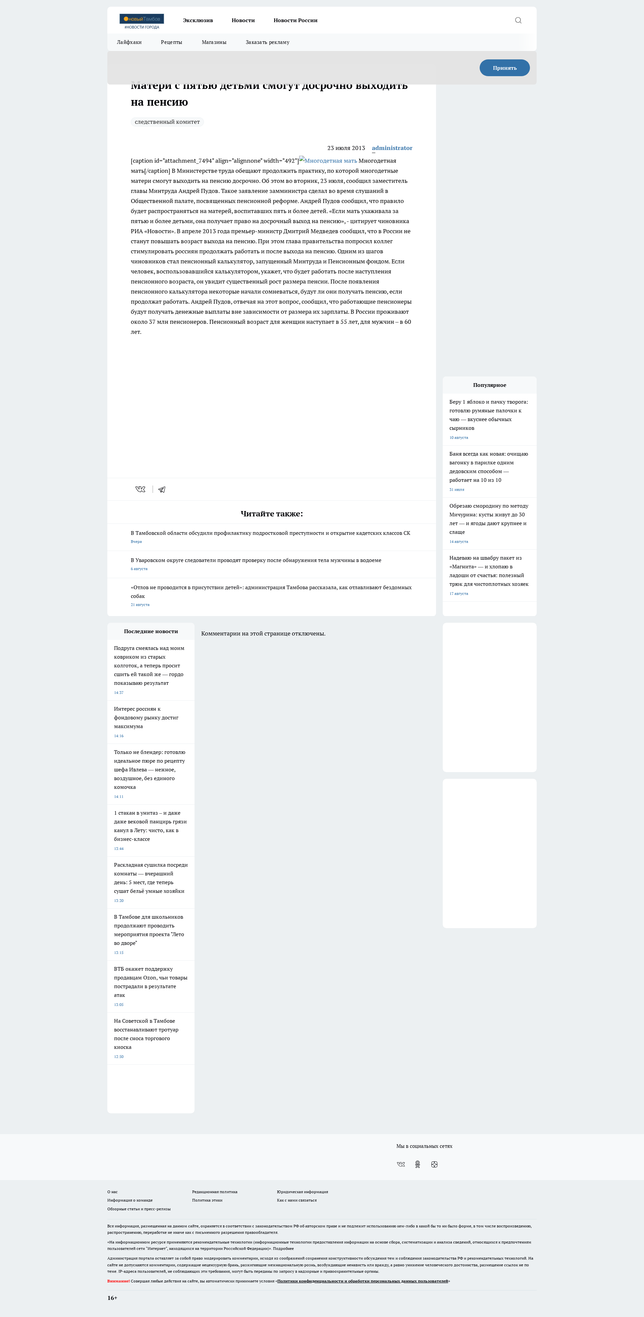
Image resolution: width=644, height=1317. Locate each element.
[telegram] (164, 489)
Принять (505, 67)
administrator (392, 148)
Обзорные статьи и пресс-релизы (139, 1208)
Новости (243, 20)
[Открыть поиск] (518, 20)
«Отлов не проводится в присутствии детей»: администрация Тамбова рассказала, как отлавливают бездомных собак (271, 595)
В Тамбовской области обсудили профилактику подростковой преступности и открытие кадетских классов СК (270, 536)
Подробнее (283, 1248)
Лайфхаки (129, 42)
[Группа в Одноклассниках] (417, 1164)
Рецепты (171, 42)
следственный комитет (167, 121)
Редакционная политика (214, 1191)
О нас (112, 1191)
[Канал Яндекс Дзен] (434, 1164)
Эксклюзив (198, 20)
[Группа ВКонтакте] (400, 1164)
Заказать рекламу (267, 42)
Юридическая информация (302, 1191)
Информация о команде (130, 1200)
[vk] (141, 489)
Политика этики (207, 1200)
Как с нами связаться (297, 1200)
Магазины (214, 42)
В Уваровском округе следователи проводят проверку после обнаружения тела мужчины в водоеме (256, 564)
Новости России (296, 20)
